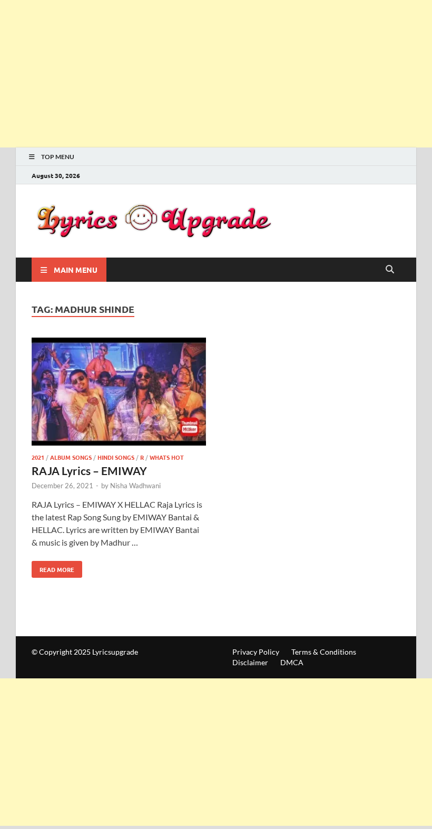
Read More (53, 567)
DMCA (291, 662)
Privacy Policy (255, 651)
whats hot (167, 457)
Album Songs (71, 457)
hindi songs (115, 457)
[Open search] (390, 270)
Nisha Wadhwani (135, 485)
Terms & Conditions (323, 651)
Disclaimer (250, 662)
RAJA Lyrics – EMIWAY (89, 470)
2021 (38, 457)
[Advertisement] (216, 73)
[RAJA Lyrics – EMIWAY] (119, 393)
